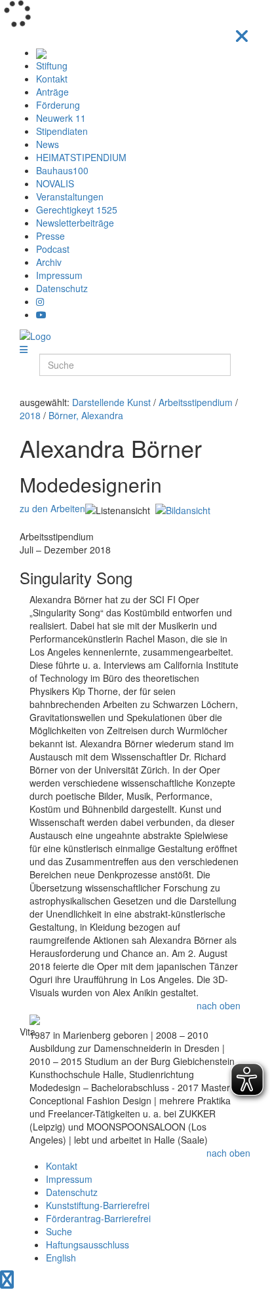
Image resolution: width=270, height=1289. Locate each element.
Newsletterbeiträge (75, 222)
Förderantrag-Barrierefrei (98, 1218)
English (61, 1257)
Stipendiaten (62, 131)
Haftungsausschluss (87, 1244)
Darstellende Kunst (111, 402)
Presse (50, 235)
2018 (30, 415)
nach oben (219, 1005)
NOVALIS (55, 183)
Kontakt (52, 78)
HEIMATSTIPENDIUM (81, 157)
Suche (59, 1231)
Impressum (59, 275)
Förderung (58, 104)
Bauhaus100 (62, 170)
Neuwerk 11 (61, 117)
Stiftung (52, 65)
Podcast (52, 248)
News (47, 144)
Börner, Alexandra (85, 415)
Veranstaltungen (70, 196)
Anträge (52, 91)
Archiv (49, 262)
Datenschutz (62, 288)
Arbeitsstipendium (196, 402)
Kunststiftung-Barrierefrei (97, 1205)
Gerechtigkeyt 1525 (76, 209)
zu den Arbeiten (52, 508)
